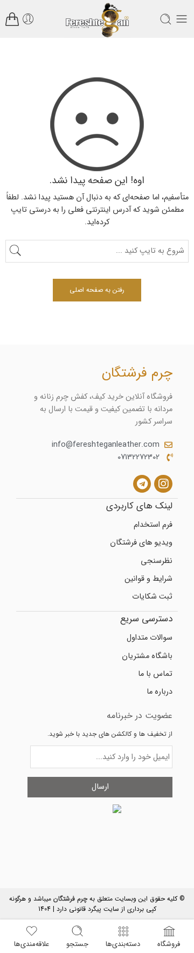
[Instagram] (163, 484)
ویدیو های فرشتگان (141, 542)
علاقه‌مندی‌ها (31, 943)
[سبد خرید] (12, 19)
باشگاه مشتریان (147, 656)
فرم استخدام (153, 525)
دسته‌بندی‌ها (123, 943)
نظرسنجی (156, 561)
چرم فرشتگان (70, 899)
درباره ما (159, 692)
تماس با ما (155, 674)
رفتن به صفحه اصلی (97, 290)
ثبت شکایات (152, 596)
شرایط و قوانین (148, 579)
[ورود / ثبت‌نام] (28, 19)
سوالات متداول (149, 638)
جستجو (77, 943)
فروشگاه (168, 943)
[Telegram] (142, 484)
